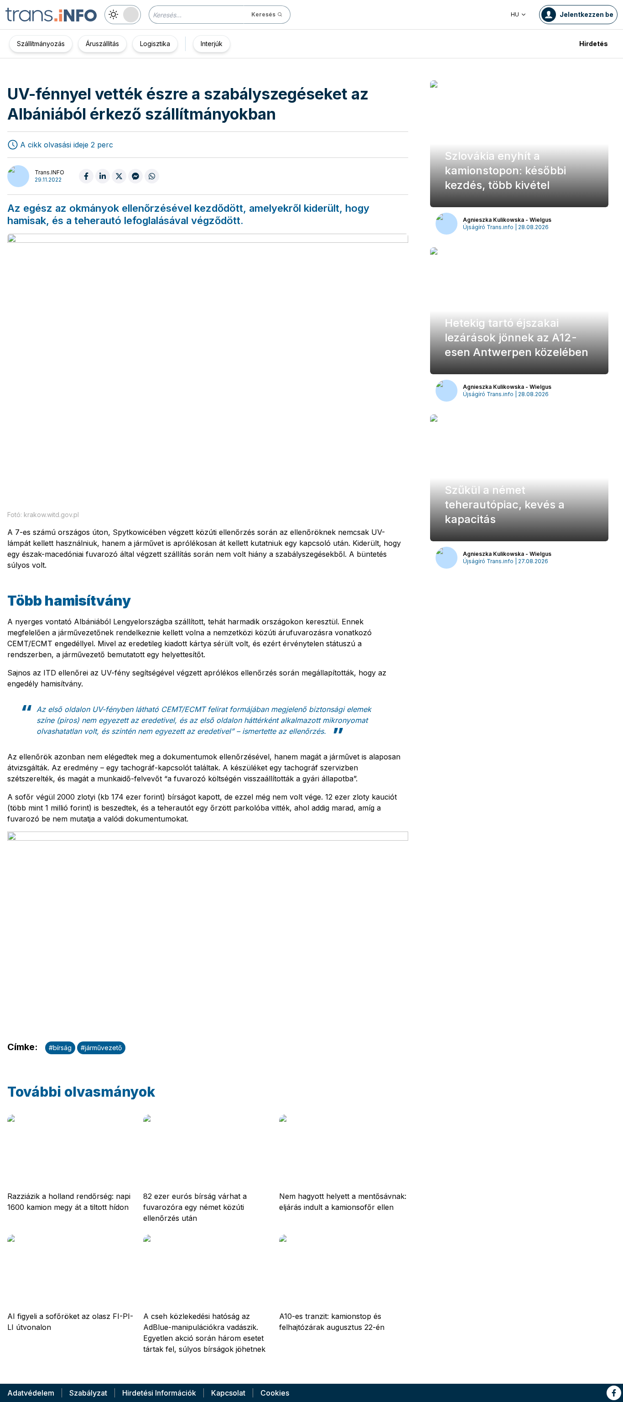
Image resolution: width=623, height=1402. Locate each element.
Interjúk (212, 43)
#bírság (60, 1048)
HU (515, 14)
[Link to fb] (614, 1393)
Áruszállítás (102, 43)
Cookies (274, 1392)
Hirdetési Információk (159, 1392)
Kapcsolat (228, 1392)
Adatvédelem (30, 1392)
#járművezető (101, 1048)
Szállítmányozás (41, 43)
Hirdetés (593, 43)
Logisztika (155, 43)
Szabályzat (88, 1392)
